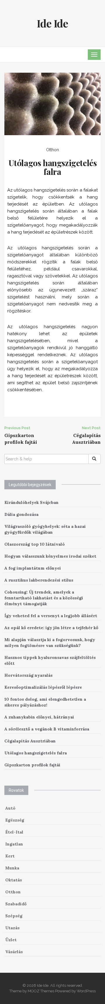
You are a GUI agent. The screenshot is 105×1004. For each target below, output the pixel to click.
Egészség (14, 820)
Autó (10, 808)
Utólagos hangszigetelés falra (35, 753)
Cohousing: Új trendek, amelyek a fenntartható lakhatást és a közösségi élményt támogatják (43, 597)
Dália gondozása (21, 514)
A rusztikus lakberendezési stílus (38, 580)
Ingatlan (14, 844)
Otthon (52, 149)
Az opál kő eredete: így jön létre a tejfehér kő (51, 627)
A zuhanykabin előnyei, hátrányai (39, 717)
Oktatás (13, 880)
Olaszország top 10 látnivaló (34, 544)
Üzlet (11, 939)
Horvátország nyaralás (28, 675)
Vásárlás (14, 951)
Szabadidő (16, 903)
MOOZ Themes (41, 991)
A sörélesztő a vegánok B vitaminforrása (46, 729)
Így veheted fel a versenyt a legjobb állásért (50, 615)
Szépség (13, 915)
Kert (10, 856)
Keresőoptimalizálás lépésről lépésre (43, 687)
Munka (12, 868)
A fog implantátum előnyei (32, 568)
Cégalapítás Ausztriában (30, 741)
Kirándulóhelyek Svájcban (31, 502)
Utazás (12, 927)
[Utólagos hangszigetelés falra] (52, 103)
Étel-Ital (14, 832)
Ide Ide (52, 23)
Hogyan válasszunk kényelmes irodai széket (50, 556)
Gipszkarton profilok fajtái (32, 765)
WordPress (86, 991)
